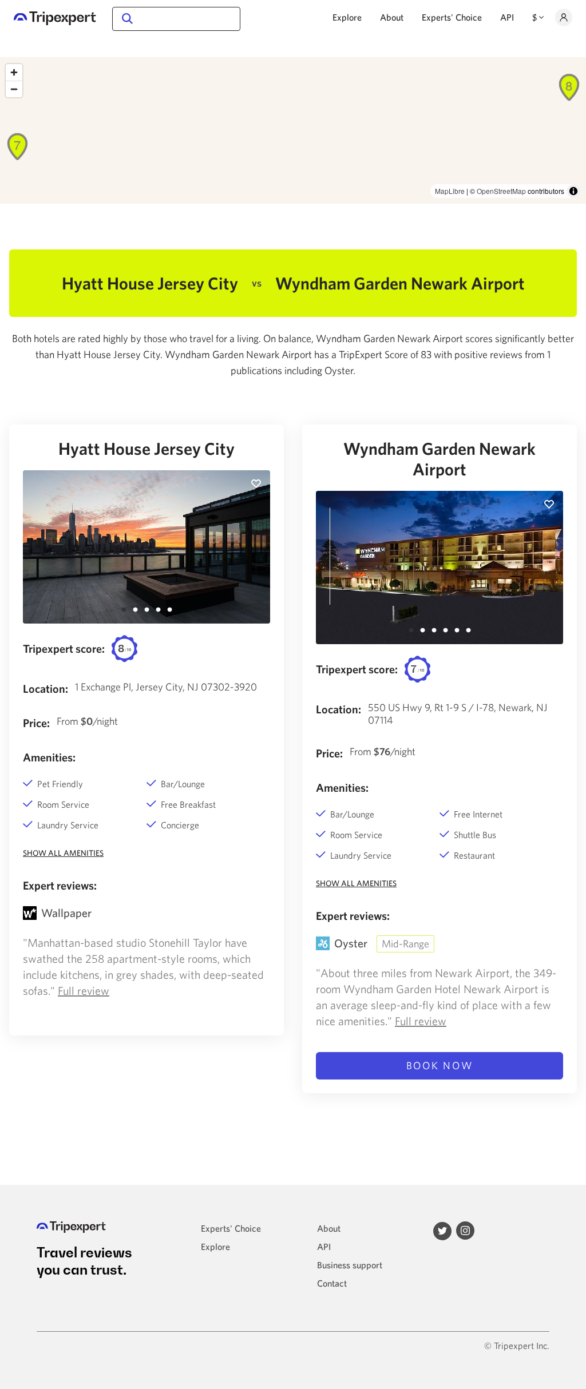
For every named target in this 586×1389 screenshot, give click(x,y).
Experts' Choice (452, 17)
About (391, 17)
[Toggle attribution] (573, 191)
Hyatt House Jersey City (146, 448)
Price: (36, 722)
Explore (347, 17)
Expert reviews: (60, 885)
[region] (293, 130)
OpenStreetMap (501, 191)
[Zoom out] (14, 89)
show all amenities (63, 853)
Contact (332, 1283)
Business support (349, 1265)
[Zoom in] (14, 72)
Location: (45, 688)
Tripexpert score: (64, 648)
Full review (83, 990)
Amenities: (49, 757)
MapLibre (450, 191)
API (507, 17)
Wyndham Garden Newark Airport (439, 458)
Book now (439, 1065)
